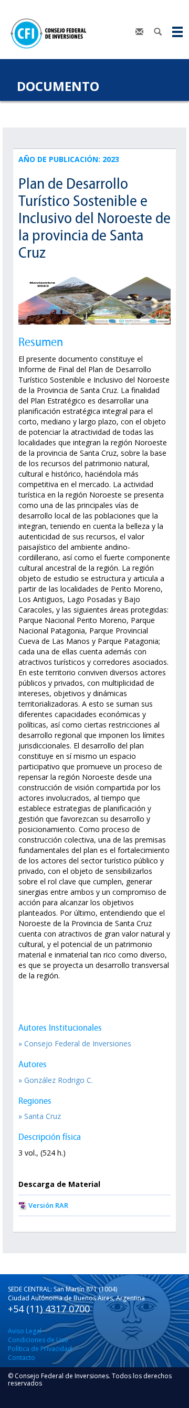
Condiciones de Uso (38, 1339)
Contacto (21, 1357)
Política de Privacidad (40, 1348)
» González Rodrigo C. (55, 1080)
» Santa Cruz (39, 1116)
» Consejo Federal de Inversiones (74, 1043)
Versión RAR (48, 1205)
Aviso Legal (24, 1330)
